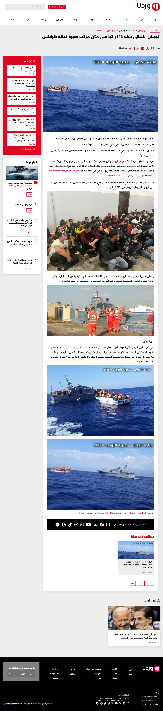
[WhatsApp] (82, 524)
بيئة (76, 19)
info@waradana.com (106, 698)
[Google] (64, 524)
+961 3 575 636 (123, 698)
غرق (132, 583)
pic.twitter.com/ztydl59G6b (64, 170)
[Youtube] (88, 524)
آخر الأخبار (55, 669)
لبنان (155, 30)
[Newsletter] (10, 673)
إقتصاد (125, 19)
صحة (108, 19)
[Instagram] (108, 524)
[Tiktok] (70, 524)
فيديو (26, 19)
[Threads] (76, 524)
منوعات (92, 19)
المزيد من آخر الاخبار (28, 149)
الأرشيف (56, 678)
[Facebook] (152, 48)
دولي (141, 19)
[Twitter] (147, 48)
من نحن (157, 692)
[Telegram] (57, 524)
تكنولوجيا (60, 19)
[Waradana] (148, 7)
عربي (63, 6)
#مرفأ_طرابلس (118, 161)
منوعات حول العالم (93, 669)
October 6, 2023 (113, 176)
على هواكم (54, 673)
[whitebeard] (9, 704)
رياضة (43, 19)
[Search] (43, 7)
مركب (151, 583)
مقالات (11, 19)
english (53, 6)
